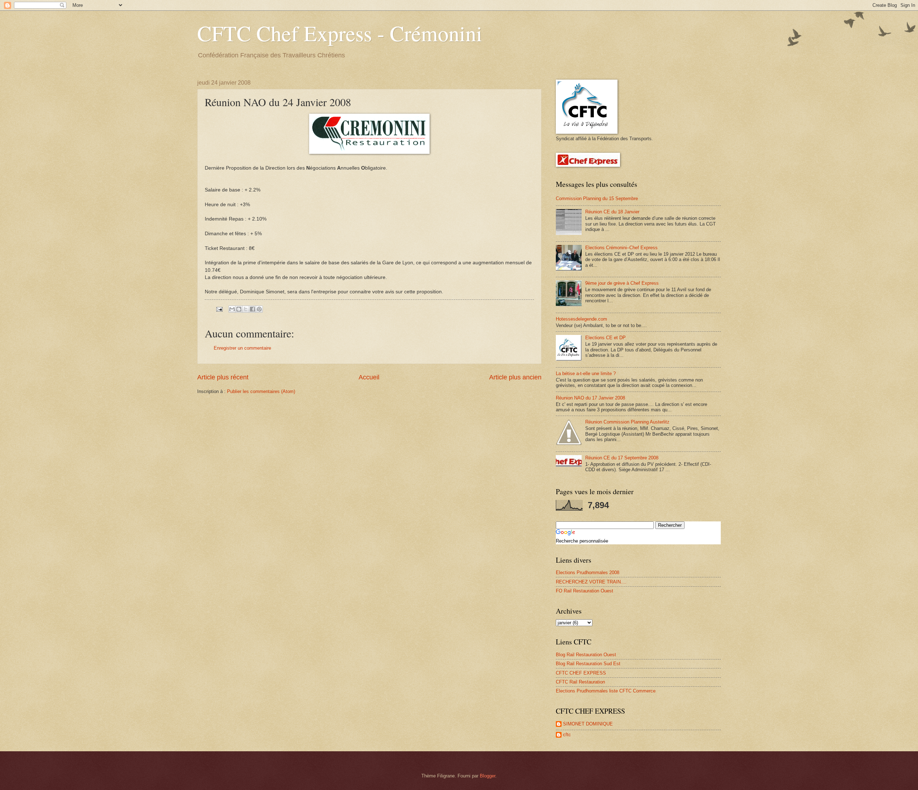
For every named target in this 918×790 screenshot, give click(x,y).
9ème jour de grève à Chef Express (622, 283)
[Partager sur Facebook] (252, 309)
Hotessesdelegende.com (581, 319)
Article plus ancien (515, 377)
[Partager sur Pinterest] (259, 309)
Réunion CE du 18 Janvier (612, 211)
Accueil (369, 377)
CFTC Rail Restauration (580, 682)
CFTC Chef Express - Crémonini (339, 33)
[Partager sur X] (245, 309)
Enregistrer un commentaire (242, 348)
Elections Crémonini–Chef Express (621, 247)
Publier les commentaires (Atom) (261, 391)
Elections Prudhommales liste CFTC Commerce (606, 691)
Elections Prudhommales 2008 (587, 572)
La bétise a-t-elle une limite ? (586, 373)
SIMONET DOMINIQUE (588, 724)
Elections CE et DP (605, 337)
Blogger (487, 776)
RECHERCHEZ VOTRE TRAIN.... (591, 582)
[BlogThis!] (238, 309)
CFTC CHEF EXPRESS (581, 673)
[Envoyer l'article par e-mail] (219, 309)
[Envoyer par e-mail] (232, 309)
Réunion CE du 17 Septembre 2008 (621, 457)
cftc (567, 734)
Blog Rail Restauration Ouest (586, 654)
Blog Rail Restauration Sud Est (588, 663)
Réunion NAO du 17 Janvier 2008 (590, 398)
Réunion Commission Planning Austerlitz (627, 422)
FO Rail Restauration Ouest (584, 590)
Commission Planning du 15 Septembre (597, 198)
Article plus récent (223, 377)
